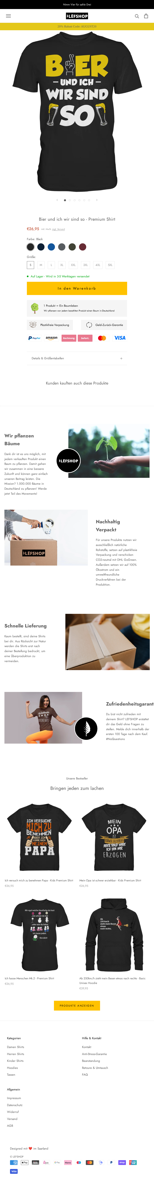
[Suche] (137, 16)
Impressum (14, 1098)
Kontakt (86, 1047)
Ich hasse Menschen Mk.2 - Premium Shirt (29, 978)
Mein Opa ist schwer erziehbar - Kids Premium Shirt (110, 880)
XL (61, 265)
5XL (110, 265)
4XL (97, 265)
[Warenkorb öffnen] (146, 16)
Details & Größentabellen (48, 358)
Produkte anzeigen (77, 1006)
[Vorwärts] (96, 200)
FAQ (85, 1074)
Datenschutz (14, 1105)
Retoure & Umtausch (95, 1068)
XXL (73, 265)
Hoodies (12, 1068)
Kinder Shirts (15, 1061)
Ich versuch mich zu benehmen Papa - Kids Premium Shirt (39, 880)
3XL (85, 265)
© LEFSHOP (16, 1157)
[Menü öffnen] (8, 16)
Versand (12, 1119)
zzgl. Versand (58, 229)
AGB (10, 1126)
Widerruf (13, 1112)
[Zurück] (57, 200)
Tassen (11, 1074)
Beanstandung (91, 1061)
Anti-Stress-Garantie (94, 1054)
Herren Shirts (15, 1054)
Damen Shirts (15, 1047)
